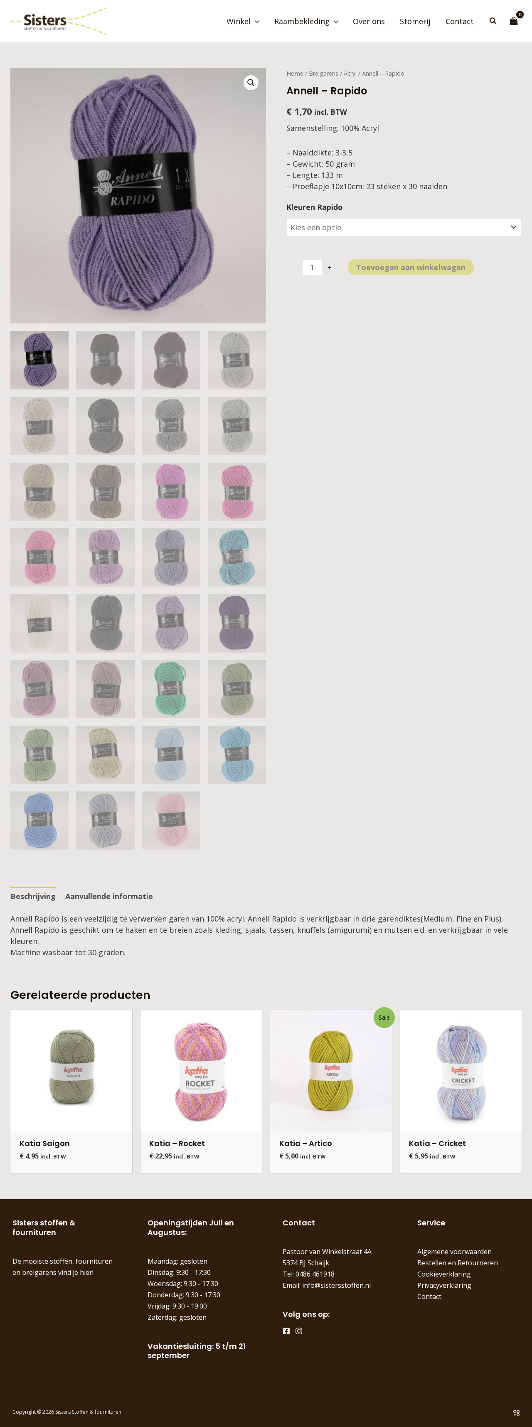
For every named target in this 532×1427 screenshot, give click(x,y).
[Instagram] (299, 1331)
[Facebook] (286, 1331)
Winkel (239, 21)
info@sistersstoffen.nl (336, 1285)
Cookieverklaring (444, 1274)
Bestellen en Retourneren (457, 1262)
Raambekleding (302, 21)
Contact (460, 21)
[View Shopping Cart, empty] (514, 21)
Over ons (369, 21)
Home (294, 73)
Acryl (350, 73)
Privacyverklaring (444, 1285)
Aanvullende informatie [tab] (109, 896)
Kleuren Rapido (314, 207)
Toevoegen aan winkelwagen (411, 267)
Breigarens (323, 73)
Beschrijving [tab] (33, 896)
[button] (255, 21)
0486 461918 (315, 1274)
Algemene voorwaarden (454, 1251)
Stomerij (415, 21)
